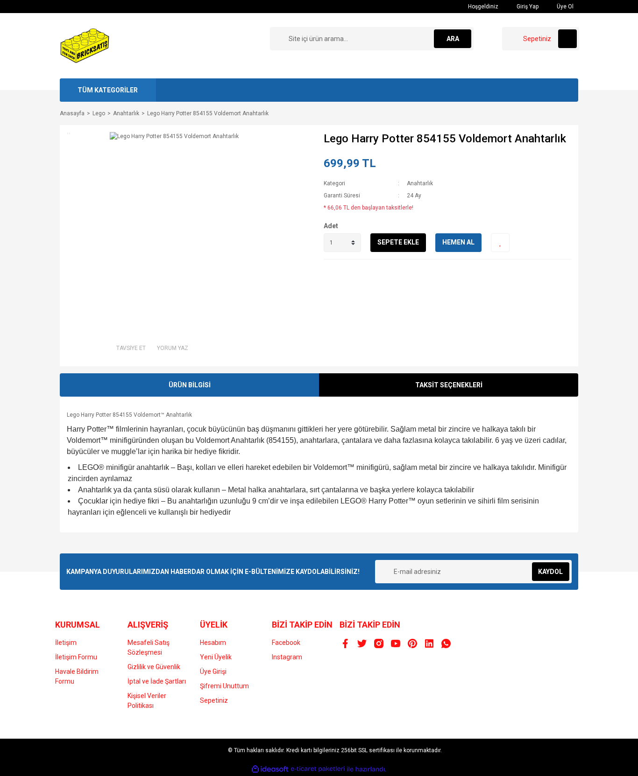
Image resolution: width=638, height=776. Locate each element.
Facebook (286, 642)
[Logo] (85, 45)
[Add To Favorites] (500, 242)
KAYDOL (550, 571)
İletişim (66, 642)
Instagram (287, 657)
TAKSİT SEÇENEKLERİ (448, 385)
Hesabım (213, 642)
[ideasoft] (270, 769)
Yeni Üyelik (216, 657)
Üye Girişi (213, 671)
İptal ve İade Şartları (157, 681)
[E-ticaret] (318, 769)
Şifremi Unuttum (224, 686)
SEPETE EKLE (398, 242)
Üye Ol (564, 6)
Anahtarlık (420, 183)
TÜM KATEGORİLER (108, 90)
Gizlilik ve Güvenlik (154, 667)
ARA (453, 38)
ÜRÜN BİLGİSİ (190, 385)
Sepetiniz (214, 700)
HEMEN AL (458, 242)
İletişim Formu (76, 657)
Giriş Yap (527, 6)
